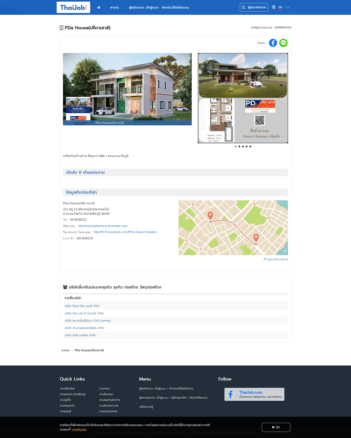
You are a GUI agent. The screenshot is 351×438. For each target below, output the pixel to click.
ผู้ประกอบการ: (147, 398)
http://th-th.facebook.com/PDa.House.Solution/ (125, 232)
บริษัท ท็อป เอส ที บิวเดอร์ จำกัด (84, 313)
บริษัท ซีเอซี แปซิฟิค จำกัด (80, 335)
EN (287, 7)
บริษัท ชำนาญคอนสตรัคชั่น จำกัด (84, 328)
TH (280, 7)
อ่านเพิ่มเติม (79, 429)
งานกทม (104, 388)
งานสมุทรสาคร (108, 411)
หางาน (114, 7)
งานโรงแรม (106, 394)
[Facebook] (254, 393)
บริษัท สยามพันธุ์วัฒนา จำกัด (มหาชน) (88, 321)
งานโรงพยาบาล (108, 405)
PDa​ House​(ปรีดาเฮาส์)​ (89, 350)
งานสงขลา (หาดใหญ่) (72, 394)
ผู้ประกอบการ (256, 7)
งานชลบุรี (65, 411)
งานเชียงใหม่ (67, 388)
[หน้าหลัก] (98, 7)
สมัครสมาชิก (178, 398)
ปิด (277, 427)
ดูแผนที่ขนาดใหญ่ (277, 259)
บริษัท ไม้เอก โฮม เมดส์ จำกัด (82, 306)
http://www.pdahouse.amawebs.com (103, 226)
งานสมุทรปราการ (109, 400)
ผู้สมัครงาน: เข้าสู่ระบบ (144, 7)
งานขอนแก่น (67, 405)
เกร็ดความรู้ (146, 407)
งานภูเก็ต (65, 400)
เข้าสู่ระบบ (162, 398)
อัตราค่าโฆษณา (199, 398)
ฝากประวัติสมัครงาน (175, 7)
